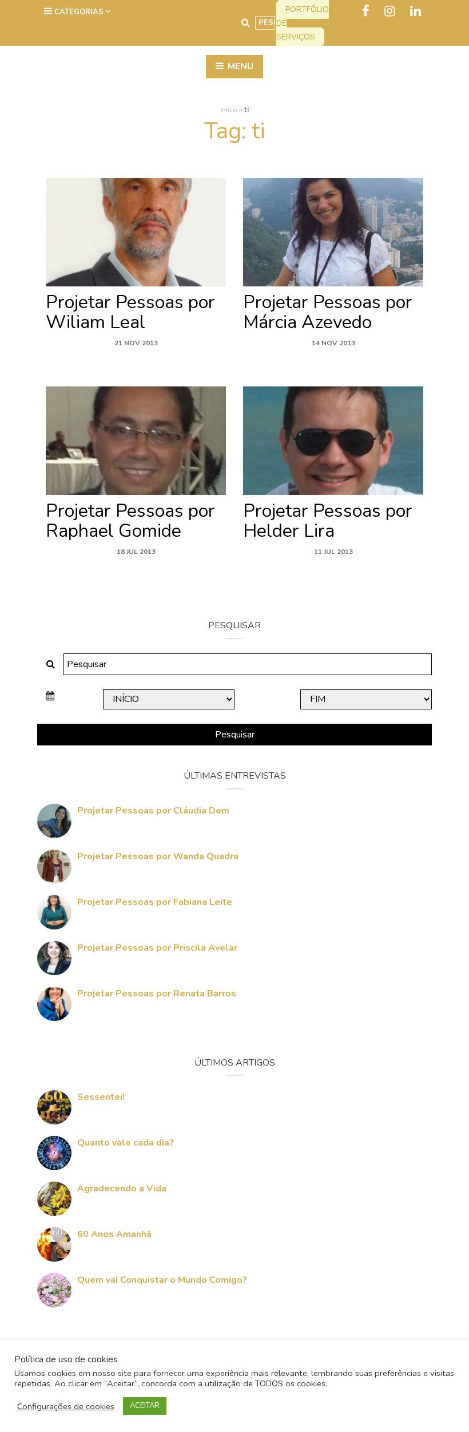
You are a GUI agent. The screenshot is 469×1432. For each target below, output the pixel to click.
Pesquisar (235, 734)
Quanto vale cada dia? (125, 1142)
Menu (239, 66)
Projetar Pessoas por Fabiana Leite (154, 902)
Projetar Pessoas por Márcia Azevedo (327, 312)
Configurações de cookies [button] (65, 1406)
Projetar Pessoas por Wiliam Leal (130, 312)
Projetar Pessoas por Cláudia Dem (153, 810)
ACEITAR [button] (145, 1406)
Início (228, 110)
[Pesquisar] (245, 23)
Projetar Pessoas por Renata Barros (156, 993)
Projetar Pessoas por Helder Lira (327, 520)
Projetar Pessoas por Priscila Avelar (157, 948)
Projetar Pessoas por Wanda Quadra (158, 856)
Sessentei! (101, 1097)
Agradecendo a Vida (121, 1188)
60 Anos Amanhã (114, 1234)
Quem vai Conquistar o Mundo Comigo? (162, 1280)
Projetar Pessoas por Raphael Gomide (130, 520)
